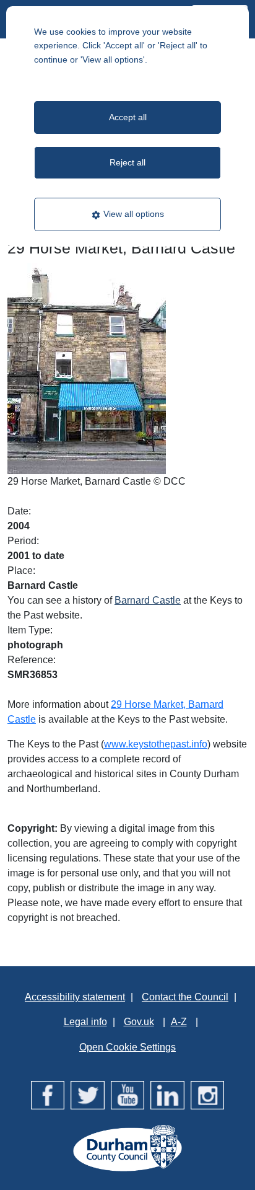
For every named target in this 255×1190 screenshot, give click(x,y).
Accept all (128, 117)
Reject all (127, 162)
